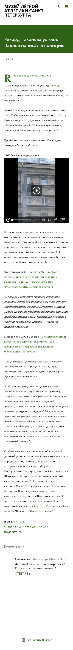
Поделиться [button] (13, 532)
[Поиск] (58, 6)
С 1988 (20, 521)
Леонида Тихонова (46, 506)
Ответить (22, 573)
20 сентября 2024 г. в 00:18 (49, 559)
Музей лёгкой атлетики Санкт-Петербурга (24, 10)
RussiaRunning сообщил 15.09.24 (32, 75)
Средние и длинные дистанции (26, 526)
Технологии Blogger (39, 640)
